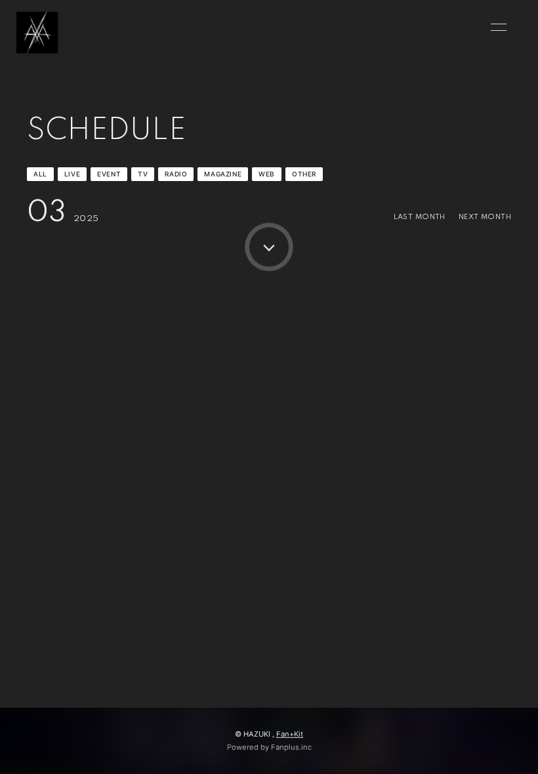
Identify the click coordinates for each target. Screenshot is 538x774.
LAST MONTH (419, 217)
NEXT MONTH (485, 217)
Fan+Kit (289, 734)
